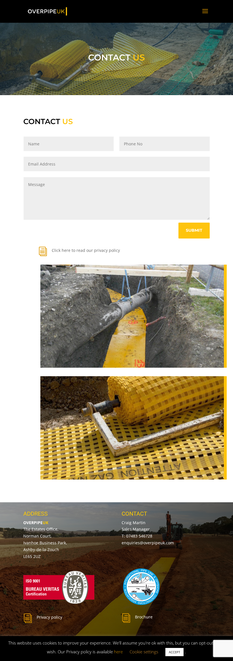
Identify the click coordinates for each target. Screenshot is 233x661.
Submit (194, 230)
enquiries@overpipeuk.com (148, 542)
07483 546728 (139, 536)
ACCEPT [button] (174, 652)
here (118, 651)
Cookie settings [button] (144, 651)
